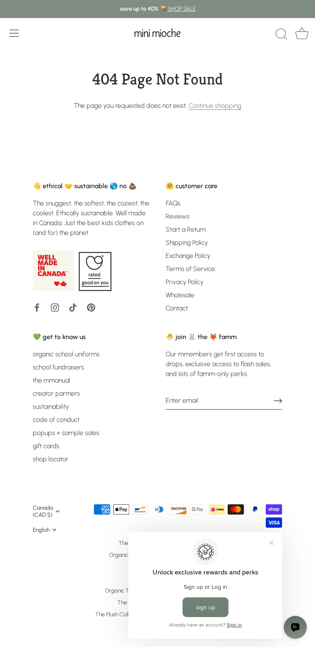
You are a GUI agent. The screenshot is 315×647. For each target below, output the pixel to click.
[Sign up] (278, 400)
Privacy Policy (184, 282)
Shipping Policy (187, 242)
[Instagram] (55, 307)
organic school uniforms (66, 354)
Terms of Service (190, 269)
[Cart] (302, 34)
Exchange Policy (188, 256)
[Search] (281, 34)
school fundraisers (58, 367)
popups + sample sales (66, 433)
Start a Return (185, 229)
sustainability (51, 406)
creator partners (56, 393)
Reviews (177, 216)
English (41, 529)
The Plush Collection (119, 614)
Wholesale (180, 295)
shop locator (50, 459)
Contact (177, 308)
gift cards (46, 446)
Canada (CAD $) (43, 511)
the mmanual (51, 380)
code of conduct (56, 420)
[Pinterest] (91, 307)
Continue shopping (215, 105)
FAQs (173, 203)
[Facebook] (37, 307)
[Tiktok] (73, 307)
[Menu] (14, 33)
